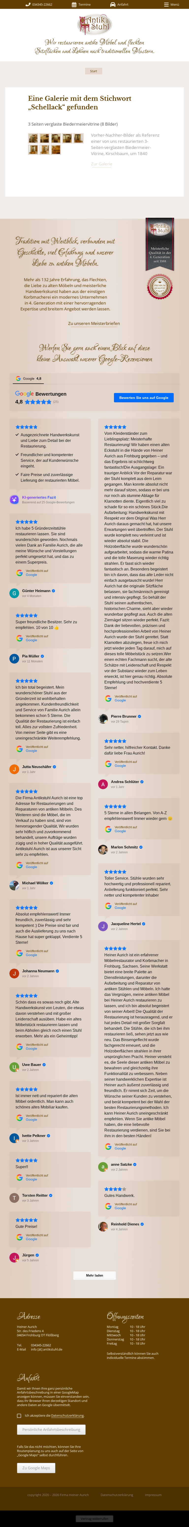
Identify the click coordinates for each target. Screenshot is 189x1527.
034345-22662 (42, 4)
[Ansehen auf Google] (103, 719)
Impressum (153, 1495)
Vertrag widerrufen (94, 1518)
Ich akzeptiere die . (54, 1415)
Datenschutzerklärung (117, 1495)
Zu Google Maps (36, 1467)
